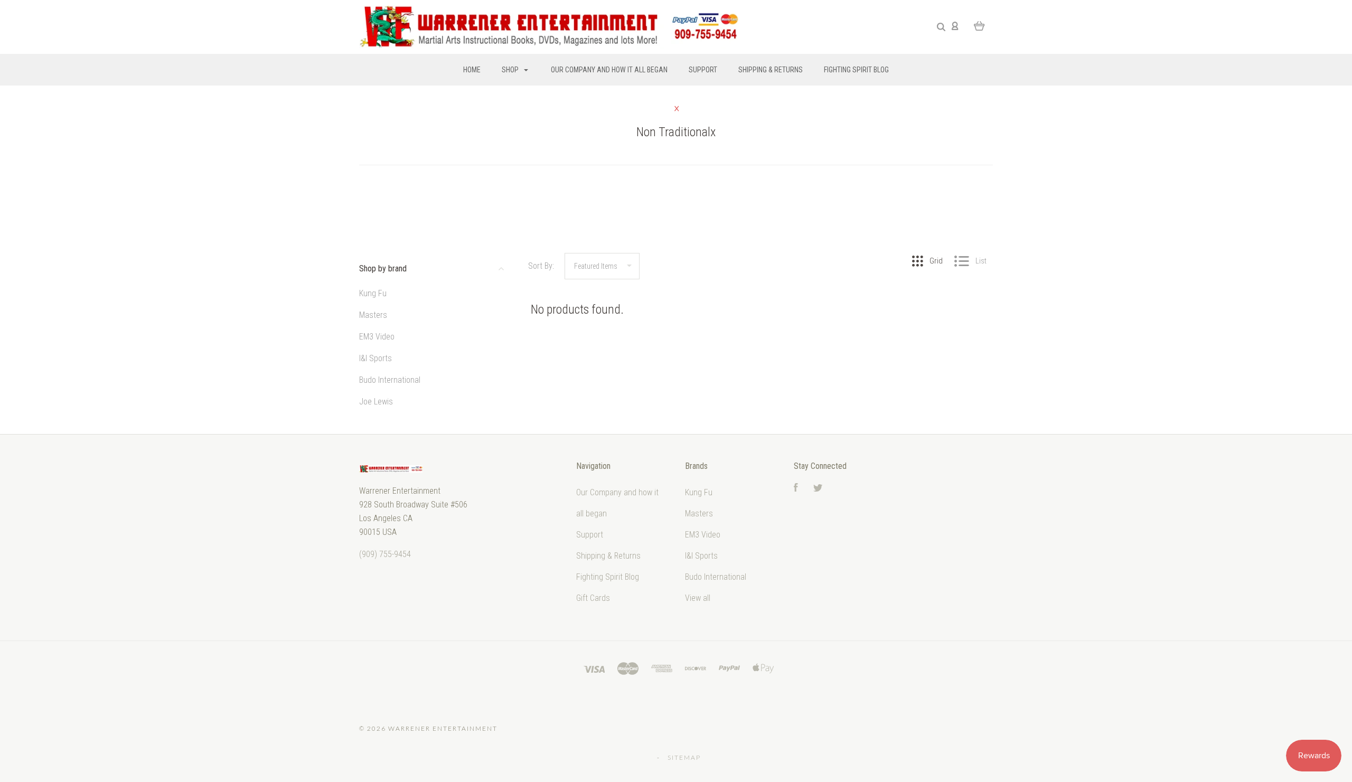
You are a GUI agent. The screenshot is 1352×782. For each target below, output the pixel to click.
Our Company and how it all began (609, 69)
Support (703, 69)
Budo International (389, 380)
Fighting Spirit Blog (856, 69)
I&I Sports (375, 358)
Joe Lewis (376, 402)
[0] (979, 25)
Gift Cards (593, 598)
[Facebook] (796, 489)
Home (472, 69)
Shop (511, 69)
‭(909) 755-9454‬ (385, 554)
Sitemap (684, 757)
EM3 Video (377, 337)
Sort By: (541, 266)
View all (697, 598)
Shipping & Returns (770, 69)
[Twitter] (818, 489)
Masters (373, 315)
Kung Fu (373, 293)
